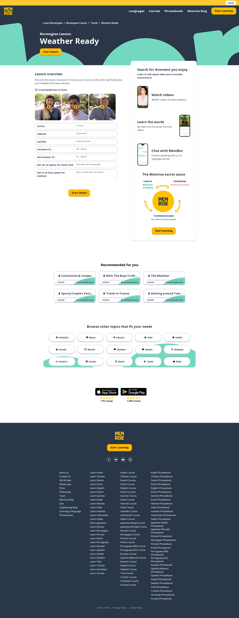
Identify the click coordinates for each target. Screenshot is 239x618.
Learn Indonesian (99, 515)
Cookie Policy (135, 607)
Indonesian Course (130, 515)
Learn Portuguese (99, 542)
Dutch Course (127, 484)
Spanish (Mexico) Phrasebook (159, 570)
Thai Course (126, 573)
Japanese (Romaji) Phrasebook (160, 531)
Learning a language (70, 511)
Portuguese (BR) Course (133, 546)
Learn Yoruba (97, 573)
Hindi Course (127, 507)
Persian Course (128, 538)
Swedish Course (128, 569)
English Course (128, 488)
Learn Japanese (98, 522)
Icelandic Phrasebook (162, 511)
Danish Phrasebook (161, 480)
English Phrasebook (161, 488)
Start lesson (50, 51)
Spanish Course (128, 561)
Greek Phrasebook (160, 499)
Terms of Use (103, 607)
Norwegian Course (76, 22)
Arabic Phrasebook (161, 472)
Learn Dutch (96, 484)
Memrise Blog (66, 499)
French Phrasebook (161, 491)
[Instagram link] (130, 459)
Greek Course (127, 499)
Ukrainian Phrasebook (162, 594)
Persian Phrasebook (161, 543)
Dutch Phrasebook (160, 484)
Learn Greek (96, 499)
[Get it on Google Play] (134, 392)
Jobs (61, 503)
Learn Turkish (97, 565)
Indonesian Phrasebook (163, 515)
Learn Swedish (97, 557)
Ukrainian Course (129, 580)
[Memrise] (8, 11)
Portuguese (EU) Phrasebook (159, 559)
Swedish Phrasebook (162, 583)
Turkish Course (128, 577)
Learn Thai (95, 561)
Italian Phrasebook (161, 519)
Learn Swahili (97, 553)
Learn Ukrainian (98, 569)
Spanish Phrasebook (161, 575)
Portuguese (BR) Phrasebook (159, 553)
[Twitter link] (116, 459)
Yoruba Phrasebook (161, 598)
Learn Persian (97, 534)
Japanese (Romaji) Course (133, 526)
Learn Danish (97, 480)
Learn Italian (96, 519)
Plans (62, 488)
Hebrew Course (128, 503)
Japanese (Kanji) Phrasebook (159, 524)
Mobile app (65, 484)
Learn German (97, 495)
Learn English (97, 488)
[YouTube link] (123, 459)
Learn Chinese (97, 476)
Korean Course (128, 530)
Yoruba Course (128, 584)
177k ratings (107, 401)
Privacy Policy (120, 607)
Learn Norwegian (53, 22)
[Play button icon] (48, 107)
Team (62, 495)
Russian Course (128, 553)
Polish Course (127, 542)
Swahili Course (128, 565)
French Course (127, 491)
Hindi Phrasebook (160, 507)
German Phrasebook (161, 495)
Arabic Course (127, 472)
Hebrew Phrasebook (161, 503)
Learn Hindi (96, 507)
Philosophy (65, 491)
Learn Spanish (97, 550)
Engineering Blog (68, 507)
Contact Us (65, 476)
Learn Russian (97, 546)
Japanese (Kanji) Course (132, 522)
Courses (154, 11)
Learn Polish (96, 538)
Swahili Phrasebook (161, 579)
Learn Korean (97, 526)
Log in (231, 3)
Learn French (97, 491)
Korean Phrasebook (161, 536)
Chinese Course (128, 476)
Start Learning (224, 10)
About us (64, 472)
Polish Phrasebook (161, 547)
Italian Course (127, 519)
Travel (94, 22)
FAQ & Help (65, 480)
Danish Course (128, 480)
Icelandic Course (128, 511)
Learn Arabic (96, 472)
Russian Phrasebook (161, 564)
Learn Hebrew (97, 503)
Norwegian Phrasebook (163, 540)
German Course (128, 495)
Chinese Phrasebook (161, 476)
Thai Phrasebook (160, 587)
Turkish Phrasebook (161, 590)
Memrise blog (197, 11)
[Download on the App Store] (106, 392)
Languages (136, 11)
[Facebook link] (108, 459)
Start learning (163, 230)
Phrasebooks (173, 11)
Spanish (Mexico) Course (133, 557)
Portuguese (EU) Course (133, 550)
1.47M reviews (134, 401)
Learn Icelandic (97, 511)
